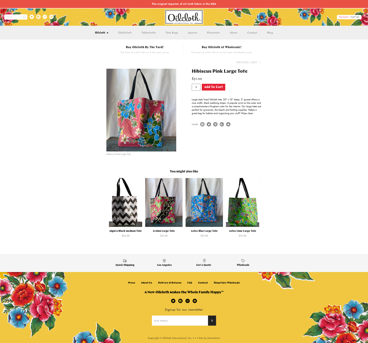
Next (254, 62)
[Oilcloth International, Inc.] (184, 11)
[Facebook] (38, 17)
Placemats (213, 32)
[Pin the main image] (215, 124)
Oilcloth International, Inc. (177, 338)
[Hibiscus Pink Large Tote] (141, 110)
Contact (252, 32)
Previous (242, 62)
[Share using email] (228, 124)
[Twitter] (32, 17)
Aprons (192, 32)
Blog (270, 32)
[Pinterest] (51, 17)
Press (131, 283)
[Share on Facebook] (202, 124)
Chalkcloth (125, 32)
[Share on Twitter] (209, 124)
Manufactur (213, 338)
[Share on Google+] (222, 124)
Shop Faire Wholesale (227, 283)
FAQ (189, 283)
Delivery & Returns (170, 283)
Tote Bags (172, 32)
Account (344, 17)
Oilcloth (102, 32)
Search (9, 17)
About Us (146, 283)
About (233, 32)
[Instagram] (45, 17)
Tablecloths (148, 32)
